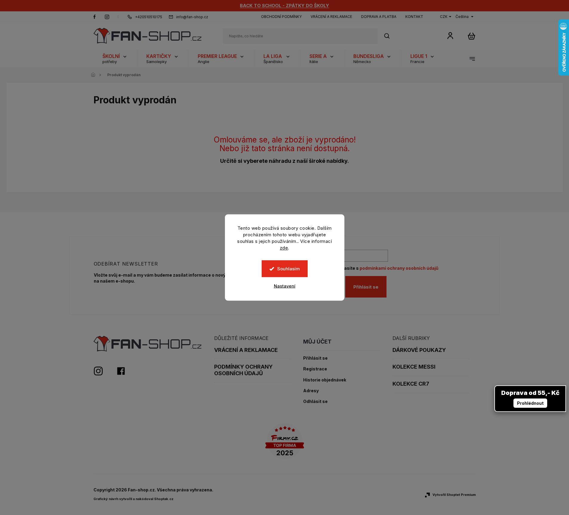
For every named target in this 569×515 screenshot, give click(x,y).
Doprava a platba (378, 16)
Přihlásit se (365, 287)
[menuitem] (115, 58)
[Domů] (95, 75)
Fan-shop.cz (94, 16)
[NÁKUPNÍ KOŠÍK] (471, 36)
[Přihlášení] (450, 35)
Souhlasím (288, 269)
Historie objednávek (324, 380)
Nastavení (284, 286)
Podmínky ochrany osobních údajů (243, 370)
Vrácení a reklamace (331, 16)
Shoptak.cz (164, 499)
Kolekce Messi (413, 367)
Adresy (311, 390)
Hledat (390, 36)
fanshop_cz (107, 16)
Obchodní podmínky (281, 16)
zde (284, 248)
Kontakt (414, 16)
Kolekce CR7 (410, 384)
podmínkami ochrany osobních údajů (399, 268)
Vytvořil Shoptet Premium (454, 495)
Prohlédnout (530, 403)
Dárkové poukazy (419, 350)
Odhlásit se (315, 401)
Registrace (315, 369)
